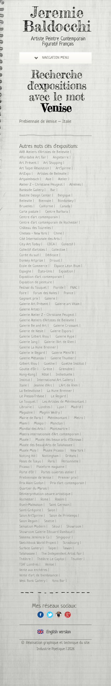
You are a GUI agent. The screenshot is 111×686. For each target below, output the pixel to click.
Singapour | (65, 537)
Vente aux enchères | (34, 570)
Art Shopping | (54, 163)
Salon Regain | (29, 521)
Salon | (53, 510)
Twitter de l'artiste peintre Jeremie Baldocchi (49, 614)
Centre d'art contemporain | (40, 217)
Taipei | (53, 548)
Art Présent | (29, 163)
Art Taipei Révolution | (35, 168)
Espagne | (26, 271)
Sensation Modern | (33, 527)
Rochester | (28, 499)
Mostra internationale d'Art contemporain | (50, 434)
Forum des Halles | (46, 293)
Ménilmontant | (59, 418)
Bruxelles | (27, 206)
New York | (78, 451)
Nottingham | (51, 456)
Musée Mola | (29, 451)
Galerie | (51, 299)
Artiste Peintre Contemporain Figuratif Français (58, 41)
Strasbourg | (72, 543)
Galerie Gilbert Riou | (35, 337)
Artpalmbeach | (30, 179)
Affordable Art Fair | (34, 157)
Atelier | (64, 179)
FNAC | (75, 288)
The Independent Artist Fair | (63, 554)
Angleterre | (62, 157)
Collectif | (68, 244)
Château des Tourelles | (36, 228)
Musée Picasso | (55, 451)
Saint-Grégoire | (31, 510)
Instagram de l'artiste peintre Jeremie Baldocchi (59, 614)
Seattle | (50, 521)
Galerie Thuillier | (64, 358)
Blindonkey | (67, 201)
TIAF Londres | (30, 565)
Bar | (54, 190)
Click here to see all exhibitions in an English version (55, 632)
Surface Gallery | (31, 548)
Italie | (24, 385)
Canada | (66, 206)
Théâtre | (26, 559)
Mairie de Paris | (31, 418)
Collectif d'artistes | (33, 250)
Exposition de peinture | (37, 282)
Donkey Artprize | (32, 261)
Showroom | (75, 527)
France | (70, 293)
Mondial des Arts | (32, 429)
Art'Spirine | (65, 168)
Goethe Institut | (74, 364)
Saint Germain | (60, 505)
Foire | (24, 293)
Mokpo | (40, 423)
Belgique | (65, 195)
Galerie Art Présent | (35, 304)
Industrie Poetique (51, 649)
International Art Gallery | (56, 380)
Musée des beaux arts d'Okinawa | (59, 440)
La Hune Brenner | (61, 391)
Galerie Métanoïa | (33, 358)
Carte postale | (30, 212)
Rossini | (61, 499)
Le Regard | (60, 396)
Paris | (53, 461)
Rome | (46, 499)
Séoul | (57, 527)
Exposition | (67, 271)
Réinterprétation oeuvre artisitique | (46, 494)
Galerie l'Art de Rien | (60, 342)
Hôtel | (47, 375)
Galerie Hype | (66, 337)
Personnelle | (71, 461)
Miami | (24, 423)
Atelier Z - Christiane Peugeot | (42, 185)
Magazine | (27, 413)
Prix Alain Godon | (32, 483)
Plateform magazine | (51, 467)
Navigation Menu (55, 58)
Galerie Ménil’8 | (64, 353)
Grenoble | (67, 369)
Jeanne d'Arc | (44, 385)
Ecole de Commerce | (34, 266)
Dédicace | (53, 255)
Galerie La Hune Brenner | (39, 347)
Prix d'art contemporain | (68, 483)
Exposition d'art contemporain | (42, 277)
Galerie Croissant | (67, 326)
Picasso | (26, 467)
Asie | (50, 179)
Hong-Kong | (28, 375)
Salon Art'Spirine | (32, 516)
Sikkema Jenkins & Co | (35, 537)
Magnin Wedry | (51, 413)
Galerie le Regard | (33, 353)
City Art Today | (31, 244)
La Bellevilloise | (31, 391)
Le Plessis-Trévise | (33, 396)
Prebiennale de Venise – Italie (45, 121)
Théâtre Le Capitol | (52, 559)
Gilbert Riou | (29, 364)
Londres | (45, 407)
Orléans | (72, 456)
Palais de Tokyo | (31, 461)
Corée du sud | (30, 255)
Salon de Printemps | (65, 516)
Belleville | (27, 201)
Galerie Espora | (62, 331)
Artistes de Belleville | (53, 174)
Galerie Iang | (29, 342)
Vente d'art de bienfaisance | (40, 575)
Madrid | (77, 407)
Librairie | (27, 407)
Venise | (51, 565)
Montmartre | (60, 429)
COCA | (52, 244)
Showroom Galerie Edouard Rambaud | (47, 532)
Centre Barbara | (58, 212)
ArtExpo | (26, 174)
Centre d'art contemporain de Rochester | (50, 223)
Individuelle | (65, 375)
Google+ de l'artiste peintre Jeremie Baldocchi (68, 614)
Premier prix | (68, 478)
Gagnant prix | (30, 299)
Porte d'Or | (28, 472)
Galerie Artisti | (31, 309)
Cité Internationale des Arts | (40, 239)
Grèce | (49, 369)
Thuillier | (78, 559)
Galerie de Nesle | (32, 331)
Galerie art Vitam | (68, 304)
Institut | (26, 380)
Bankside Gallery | (32, 190)
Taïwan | (69, 548)
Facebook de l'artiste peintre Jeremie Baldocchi (40, 614)
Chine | (59, 233)
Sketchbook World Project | (39, 543)
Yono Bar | (60, 581)
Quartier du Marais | (34, 489)
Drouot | (56, 261)
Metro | (80, 418)
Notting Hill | (28, 456)
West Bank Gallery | (33, 581)
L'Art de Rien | (70, 385)
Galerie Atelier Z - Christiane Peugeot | (48, 315)
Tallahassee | (28, 554)
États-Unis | (46, 271)
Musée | (25, 440)
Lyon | (62, 407)
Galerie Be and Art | (34, 326)
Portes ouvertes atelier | (59, 472)
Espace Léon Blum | (68, 266)
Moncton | (58, 423)
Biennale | (46, 201)
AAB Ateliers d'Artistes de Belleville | (45, 152)
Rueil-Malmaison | (32, 505)
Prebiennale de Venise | (36, 478)
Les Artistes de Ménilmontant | (64, 402)
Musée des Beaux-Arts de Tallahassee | (47, 445)
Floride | (59, 288)
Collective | (60, 250)
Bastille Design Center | (36, 195)
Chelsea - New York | (34, 233)
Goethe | (51, 364)
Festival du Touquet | (34, 288)
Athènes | (76, 185)
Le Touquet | (28, 402)
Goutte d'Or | (29, 369)
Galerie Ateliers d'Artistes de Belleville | (48, 320)
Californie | (47, 206)
